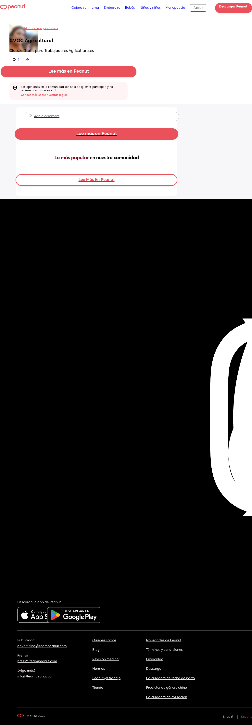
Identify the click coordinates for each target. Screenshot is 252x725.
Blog (96, 650)
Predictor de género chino (166, 687)
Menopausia (175, 7)
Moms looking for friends (41, 28)
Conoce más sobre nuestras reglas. (44, 95)
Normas (98, 669)
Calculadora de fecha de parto (170, 678)
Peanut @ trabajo (106, 678)
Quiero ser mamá (85, 7)
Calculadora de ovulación (166, 697)
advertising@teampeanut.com (42, 646)
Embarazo (112, 7)
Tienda (97, 687)
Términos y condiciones (164, 650)
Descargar (154, 669)
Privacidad (154, 659)
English (228, 716)
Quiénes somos (104, 640)
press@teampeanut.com (37, 661)
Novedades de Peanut (163, 640)
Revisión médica (105, 659)
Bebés (130, 7)
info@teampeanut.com (36, 676)
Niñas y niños (150, 7)
